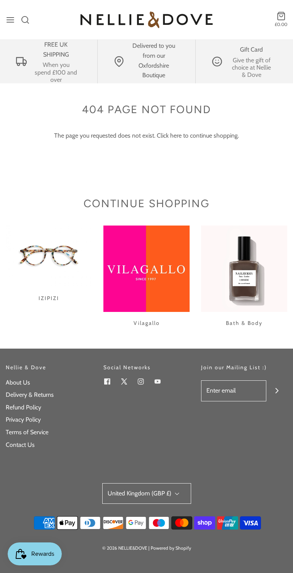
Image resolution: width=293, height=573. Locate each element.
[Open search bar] (28, 20)
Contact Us (20, 444)
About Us (18, 382)
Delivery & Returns (30, 394)
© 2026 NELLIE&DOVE (124, 548)
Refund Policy (23, 407)
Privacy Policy (23, 419)
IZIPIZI (49, 298)
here (176, 135)
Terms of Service (27, 432)
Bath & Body (244, 323)
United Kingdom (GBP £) (140, 493)
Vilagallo (147, 323)
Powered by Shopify (171, 548)
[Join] (276, 390)
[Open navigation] (10, 20)
